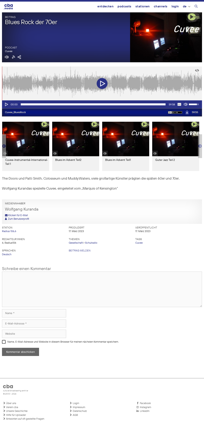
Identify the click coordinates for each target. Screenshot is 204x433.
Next (200, 146)
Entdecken (105, 6)
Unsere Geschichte (16, 411)
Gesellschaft (76, 243)
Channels (161, 6)
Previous (4, 146)
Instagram (145, 407)
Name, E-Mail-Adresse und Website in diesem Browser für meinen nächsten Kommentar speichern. (63, 342)
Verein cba (11, 407)
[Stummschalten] (186, 104)
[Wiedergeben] (6, 104)
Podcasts (124, 6)
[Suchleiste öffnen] (196, 7)
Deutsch (6, 254)
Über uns (10, 403)
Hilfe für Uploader (15, 415)
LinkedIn (144, 411)
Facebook (145, 403)
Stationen (142, 6)
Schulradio (91, 243)
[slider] (93, 104)
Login (175, 6)
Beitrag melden (79, 250)
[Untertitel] (179, 104)
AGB (75, 415)
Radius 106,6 (9, 231)
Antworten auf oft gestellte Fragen (24, 419)
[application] (102, 104)
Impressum (78, 407)
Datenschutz (79, 411)
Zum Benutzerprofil (18, 219)
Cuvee (8, 51)
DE (185, 6)
